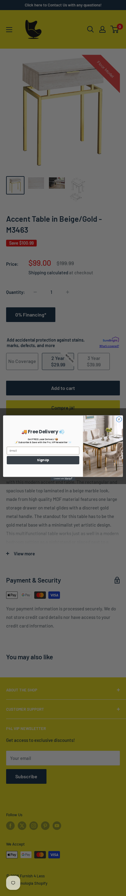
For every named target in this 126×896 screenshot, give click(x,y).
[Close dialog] (119, 419)
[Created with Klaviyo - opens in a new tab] (63, 478)
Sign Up (43, 460)
